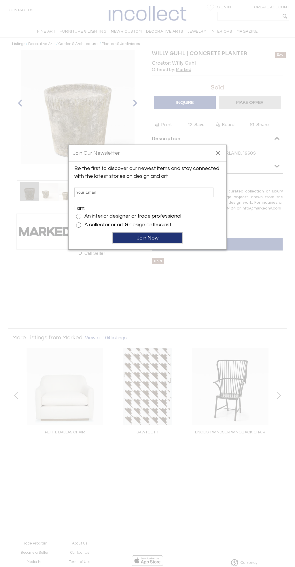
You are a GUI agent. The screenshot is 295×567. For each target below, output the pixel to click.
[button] (218, 152)
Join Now (147, 238)
